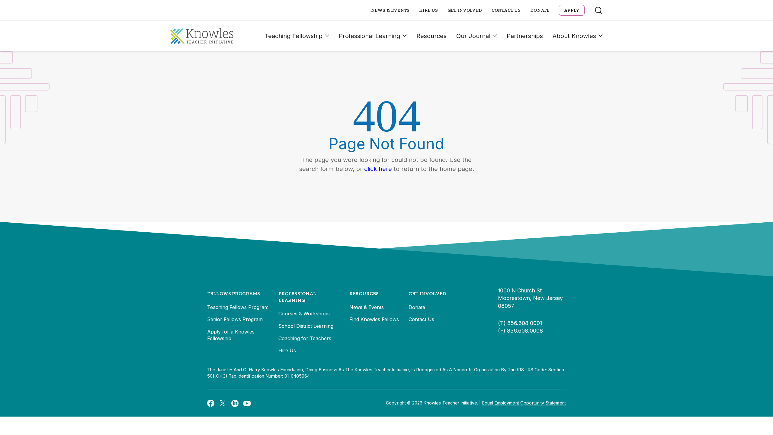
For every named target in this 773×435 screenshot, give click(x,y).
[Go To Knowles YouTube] (247, 403)
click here (378, 168)
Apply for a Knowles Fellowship (231, 335)
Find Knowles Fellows (374, 319)
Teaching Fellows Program (237, 307)
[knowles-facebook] (210, 403)
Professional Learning (369, 36)
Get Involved (464, 10)
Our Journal (473, 36)
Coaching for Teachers (304, 338)
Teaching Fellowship (293, 36)
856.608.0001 (524, 323)
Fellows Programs (233, 293)
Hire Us (428, 10)
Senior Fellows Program (235, 319)
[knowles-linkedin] (235, 403)
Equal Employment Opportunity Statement (524, 402)
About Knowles (574, 36)
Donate (539, 10)
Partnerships (525, 36)
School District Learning (305, 326)
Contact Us (506, 10)
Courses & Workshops (304, 314)
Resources (431, 36)
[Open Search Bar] (598, 10)
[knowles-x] (222, 403)
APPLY (571, 10)
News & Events (390, 10)
